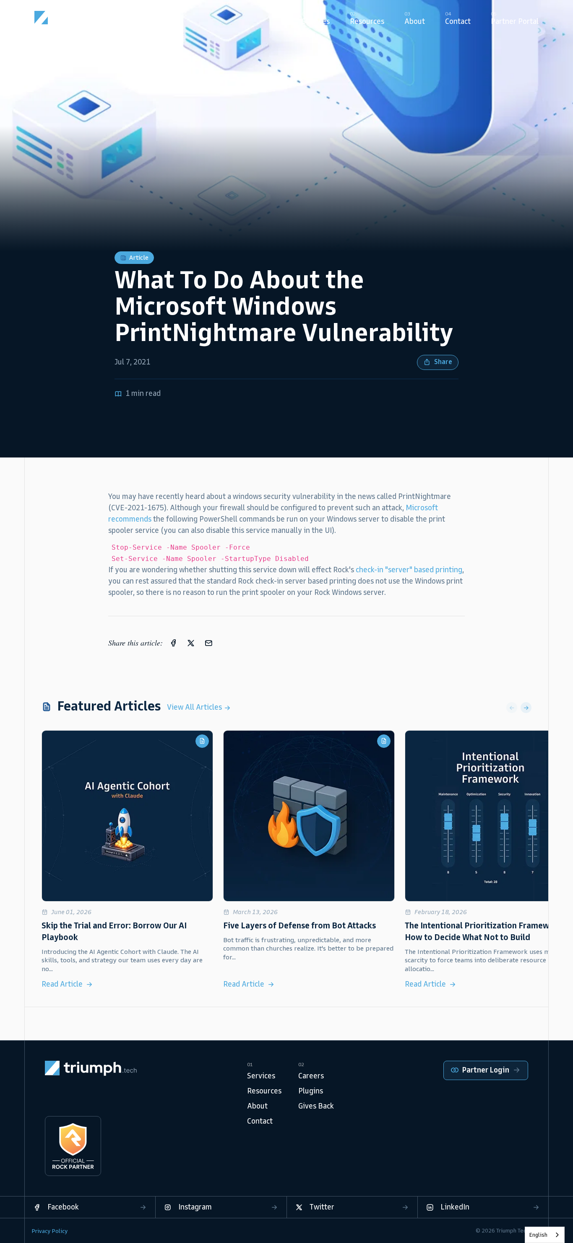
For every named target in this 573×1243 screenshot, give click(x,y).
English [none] (538, 1235)
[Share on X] (191, 642)
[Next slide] (526, 707)
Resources (264, 1091)
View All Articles (195, 707)
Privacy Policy (49, 1231)
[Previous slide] (511, 707)
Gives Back (316, 1106)
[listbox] (545, 1235)
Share (443, 362)
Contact (260, 1121)
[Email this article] (208, 642)
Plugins (310, 1091)
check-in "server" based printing (409, 569)
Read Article (62, 984)
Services (261, 1075)
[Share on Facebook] (173, 642)
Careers (311, 1075)
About (257, 1106)
